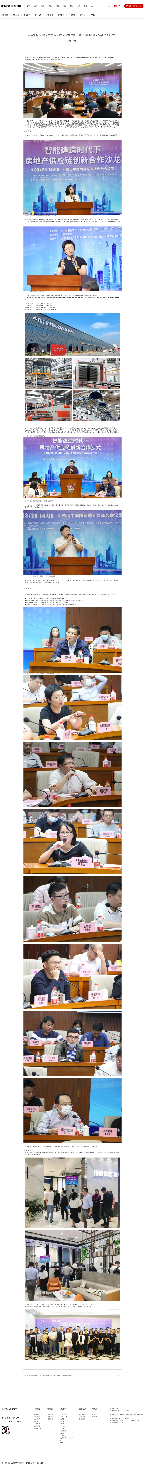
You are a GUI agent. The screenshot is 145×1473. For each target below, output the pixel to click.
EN (119, 6)
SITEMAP (29, 1463)
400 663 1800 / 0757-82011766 (129, 1420)
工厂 (92, 6)
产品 (50, 6)
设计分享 (38, 15)
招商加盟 (50, 1408)
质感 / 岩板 (63, 1417)
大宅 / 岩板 (63, 1414)
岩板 (58, 121)
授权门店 (50, 1419)
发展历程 (37, 1417)
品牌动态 (82, 1408)
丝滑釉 (62, 1428)
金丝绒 (62, 1426)
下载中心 (94, 15)
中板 (61, 1442)
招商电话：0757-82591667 (133, 6)
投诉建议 (95, 1417)
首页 (28, 6)
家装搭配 (16, 15)
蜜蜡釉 (62, 1424)
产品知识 (83, 15)
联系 (78, 6)
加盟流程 (50, 1417)
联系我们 (95, 1408)
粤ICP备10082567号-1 (40, 1463)
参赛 (85, 6)
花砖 (61, 1440)
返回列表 (119, 1375)
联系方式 (95, 1414)
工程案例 (61, 15)
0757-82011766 (11, 1421)
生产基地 (37, 1421)
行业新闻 (72, 15)
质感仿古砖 (63, 1431)
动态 (57, 6)
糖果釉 (62, 1419)
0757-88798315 (119, 1422)
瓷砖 (33, 428)
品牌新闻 (4, 15)
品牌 (35, 6)
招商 (42, 6)
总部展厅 (37, 1419)
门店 (64, 6)
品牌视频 (49, 15)
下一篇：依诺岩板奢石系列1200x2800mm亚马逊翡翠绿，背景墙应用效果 (47, 1375)
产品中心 (63, 1408)
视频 (71, 6)
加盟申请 (50, 1414)
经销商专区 (37, 1428)
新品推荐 (27, 15)
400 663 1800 (10, 1417)
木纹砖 (62, 1435)
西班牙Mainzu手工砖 (66, 1438)
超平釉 (62, 1433)
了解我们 (37, 1408)
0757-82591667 (124, 1418)
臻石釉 (62, 1421)
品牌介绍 (37, 1414)
